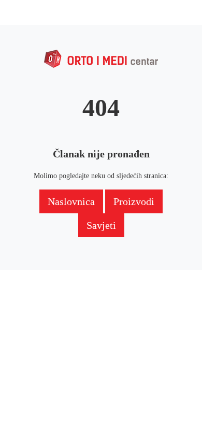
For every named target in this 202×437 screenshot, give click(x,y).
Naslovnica (71, 201)
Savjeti (101, 225)
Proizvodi (133, 201)
